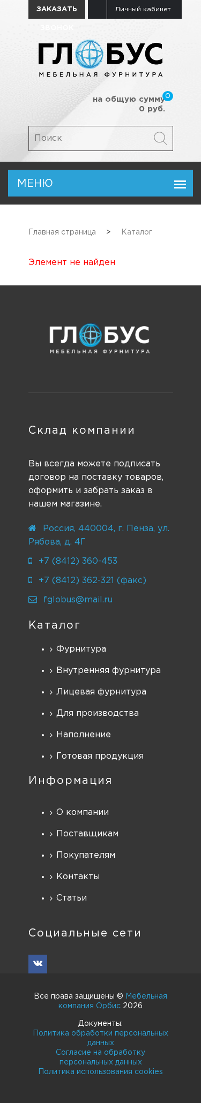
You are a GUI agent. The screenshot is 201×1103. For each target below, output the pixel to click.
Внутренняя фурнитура (108, 671)
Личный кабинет (143, 9)
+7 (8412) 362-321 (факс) (92, 581)
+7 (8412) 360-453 (78, 561)
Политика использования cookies (100, 1072)
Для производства (97, 713)
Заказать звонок (56, 12)
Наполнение (83, 735)
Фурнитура (81, 649)
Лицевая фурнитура (101, 692)
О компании (82, 813)
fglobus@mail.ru (78, 600)
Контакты (78, 877)
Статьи (71, 898)
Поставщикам (87, 834)
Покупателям (85, 855)
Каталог (54, 625)
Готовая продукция (100, 756)
